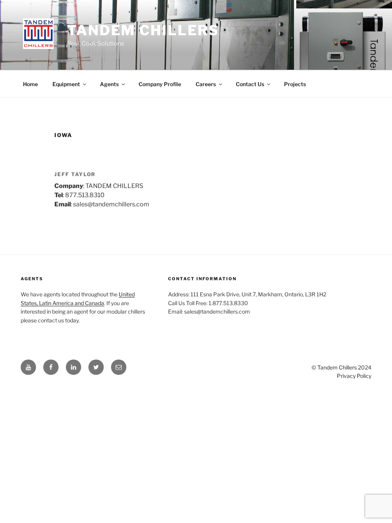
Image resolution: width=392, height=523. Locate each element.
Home (30, 84)
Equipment (66, 84)
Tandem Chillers (143, 30)
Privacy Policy (354, 376)
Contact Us (250, 84)
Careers (206, 84)
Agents (109, 84)
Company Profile (160, 84)
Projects (295, 84)
